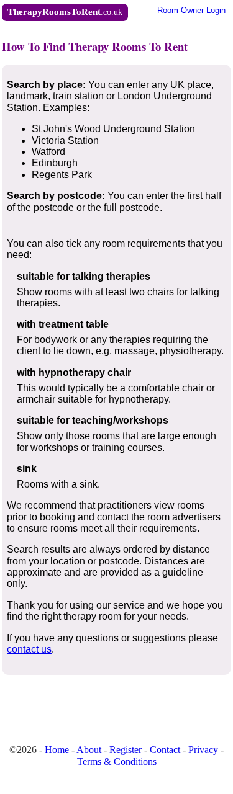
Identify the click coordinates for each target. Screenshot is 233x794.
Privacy (203, 749)
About (88, 749)
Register (125, 749)
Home (57, 749)
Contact (165, 749)
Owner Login (191, 10)
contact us (29, 649)
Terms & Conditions (117, 761)
